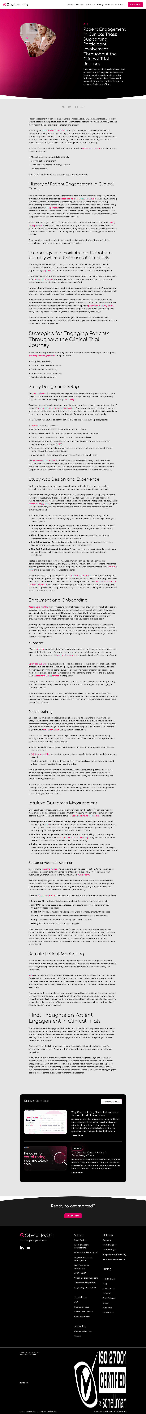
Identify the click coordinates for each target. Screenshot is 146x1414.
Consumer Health (82, 1316)
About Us (109, 4)
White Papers (109, 1288)
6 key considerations (47, 895)
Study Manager (109, 1249)
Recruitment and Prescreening (82, 1246)
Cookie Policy (51, 1411)
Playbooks (107, 1307)
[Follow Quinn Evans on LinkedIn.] (22, 1248)
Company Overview (83, 1331)
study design (69, 399)
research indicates (43, 279)
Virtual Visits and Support (86, 1277)
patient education (51, 729)
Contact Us (135, 4)
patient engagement (91, 148)
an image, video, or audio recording (72, 837)
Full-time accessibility (41, 754)
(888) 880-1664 (24, 1383)
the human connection (81, 575)
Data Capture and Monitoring (82, 1266)
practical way (39, 393)
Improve (35, 425)
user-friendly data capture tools (86, 815)
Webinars (107, 1293)
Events (105, 1303)
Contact (22, 1411)
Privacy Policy (30, 1411)
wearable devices (49, 869)
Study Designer (109, 1244)
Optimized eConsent (38, 663)
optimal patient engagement (42, 355)
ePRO (59, 444)
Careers (77, 1336)
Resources (119, 4)
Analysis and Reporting (84, 1282)
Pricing (100, 4)
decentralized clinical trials (55, 130)
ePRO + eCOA (80, 1273)
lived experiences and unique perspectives (56, 408)
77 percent (47, 270)
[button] (70, 4)
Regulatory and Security (85, 1287)
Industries (90, 4)
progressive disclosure (67, 655)
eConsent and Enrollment (85, 1252)
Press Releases (109, 1298)
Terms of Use (41, 1411)
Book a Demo (73, 1215)
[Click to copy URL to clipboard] (82, 107)
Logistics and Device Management (83, 1259)
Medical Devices (81, 1307)
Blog (105, 1283)
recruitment (39, 649)
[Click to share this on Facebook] (76, 107)
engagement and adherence (46, 675)
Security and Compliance (114, 1259)
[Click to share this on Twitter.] (63, 107)
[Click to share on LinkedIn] (70, 107)
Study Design (80, 1240)
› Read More (77, 1135)
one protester (52, 207)
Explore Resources (111, 1101)
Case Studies (108, 1312)
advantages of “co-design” (44, 460)
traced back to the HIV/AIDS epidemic (77, 198)
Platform (80, 4)
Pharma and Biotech (83, 1311)
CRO (76, 1302)
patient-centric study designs (101, 305)
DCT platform (83, 874)
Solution (70, 4)
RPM (31, 975)
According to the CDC (38, 606)
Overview (107, 1240)
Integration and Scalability (114, 1254)
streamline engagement (39, 503)
